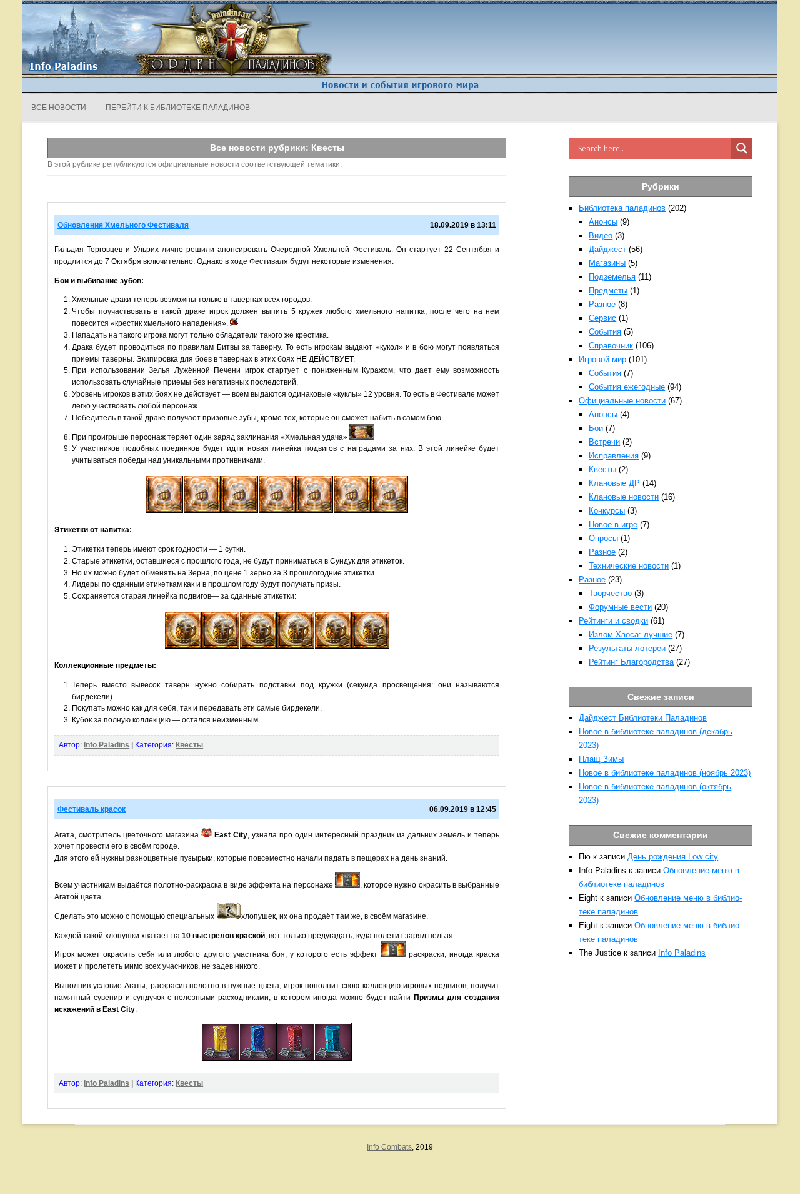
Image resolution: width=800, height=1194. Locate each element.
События (605, 331)
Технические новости (629, 565)
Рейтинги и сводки (613, 620)
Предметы (608, 290)
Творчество (610, 593)
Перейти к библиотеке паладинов (178, 107)
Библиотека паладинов (622, 208)
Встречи (604, 442)
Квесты (189, 745)
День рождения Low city (673, 856)
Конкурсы (607, 510)
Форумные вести (620, 607)
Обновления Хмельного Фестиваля (123, 225)
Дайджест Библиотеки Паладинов (643, 717)
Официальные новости (622, 400)
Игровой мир (602, 359)
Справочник (611, 345)
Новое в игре (613, 524)
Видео (600, 235)
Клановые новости (624, 497)
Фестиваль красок (92, 809)
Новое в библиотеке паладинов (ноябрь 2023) (665, 772)
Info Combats (389, 1147)
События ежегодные (627, 387)
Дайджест (607, 249)
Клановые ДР (614, 483)
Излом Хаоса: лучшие (630, 634)
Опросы (603, 538)
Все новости (58, 107)
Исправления (614, 455)
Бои (596, 428)
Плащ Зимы (601, 759)
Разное (602, 304)
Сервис (602, 318)
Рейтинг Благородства (631, 662)
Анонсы (603, 221)
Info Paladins (106, 745)
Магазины (607, 263)
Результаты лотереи (627, 648)
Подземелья (612, 276)
